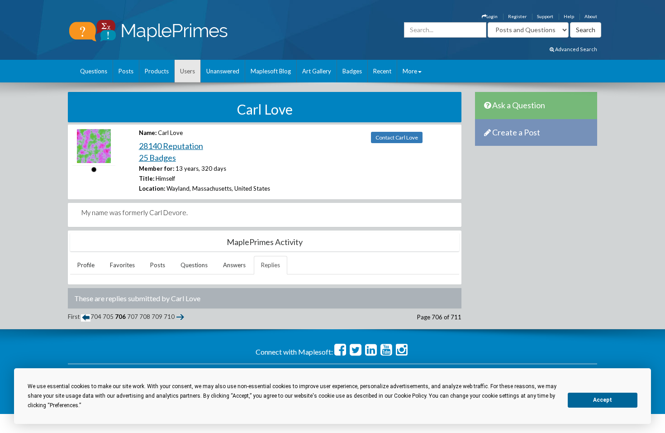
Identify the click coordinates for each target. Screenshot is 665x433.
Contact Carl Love (396, 137)
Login (492, 16)
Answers (234, 265)
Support (545, 16)
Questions (93, 71)
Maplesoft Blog (271, 71)
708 (144, 316)
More (410, 71)
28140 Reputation (171, 146)
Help (569, 16)
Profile (86, 265)
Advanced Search (575, 49)
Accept (602, 400)
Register (517, 16)
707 (132, 316)
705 (108, 316)
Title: (146, 178)
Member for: (156, 168)
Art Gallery (316, 71)
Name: (148, 132)
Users (187, 71)
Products (157, 71)
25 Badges (157, 158)
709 (157, 316)
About (590, 16)
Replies (270, 265)
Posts (126, 71)
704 (95, 316)
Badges (352, 71)
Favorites (122, 265)
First (74, 316)
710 (169, 316)
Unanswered (222, 71)
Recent (382, 71)
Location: (152, 188)
